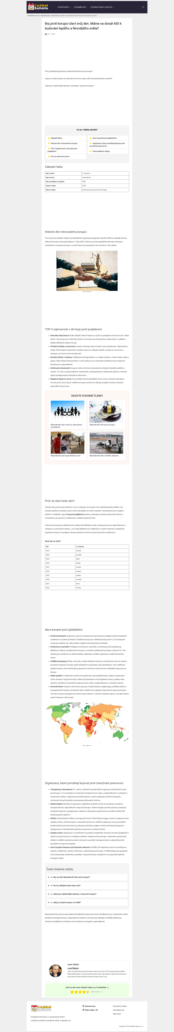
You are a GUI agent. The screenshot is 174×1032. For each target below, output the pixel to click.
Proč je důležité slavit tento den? (66, 885)
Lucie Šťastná (73, 968)
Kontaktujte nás (118, 1010)
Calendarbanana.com (33, 15)
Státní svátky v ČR (91, 1010)
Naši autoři (117, 1014)
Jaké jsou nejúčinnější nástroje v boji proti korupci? (74, 894)
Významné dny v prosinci (58, 15)
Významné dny (80, 7)
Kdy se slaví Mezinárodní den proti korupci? (71, 877)
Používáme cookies (120, 1006)
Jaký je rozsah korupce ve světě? (67, 902)
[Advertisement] (87, 51)
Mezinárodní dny (45, 15)
